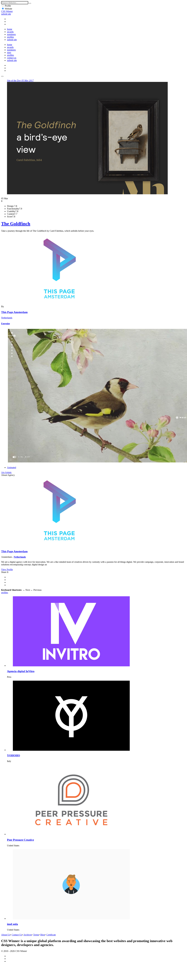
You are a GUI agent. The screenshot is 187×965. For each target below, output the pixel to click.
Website (8, 8)
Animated (11, 467)
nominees (11, 34)
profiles (10, 37)
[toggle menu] (2, 76)
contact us (11, 57)
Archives (27, 934)
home (9, 29)
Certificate (51, 934)
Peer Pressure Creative (20, 839)
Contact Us (17, 934)
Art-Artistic (6, 472)
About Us (5, 934)
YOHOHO (13, 755)
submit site (6, 14)
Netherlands (6, 317)
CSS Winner (7, 11)
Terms (36, 934)
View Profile (7, 569)
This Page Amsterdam (14, 312)
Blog (42, 934)
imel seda (12, 924)
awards (10, 32)
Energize (5, 323)
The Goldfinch (15, 223)
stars (9, 52)
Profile (8, 6)
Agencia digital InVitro (20, 671)
